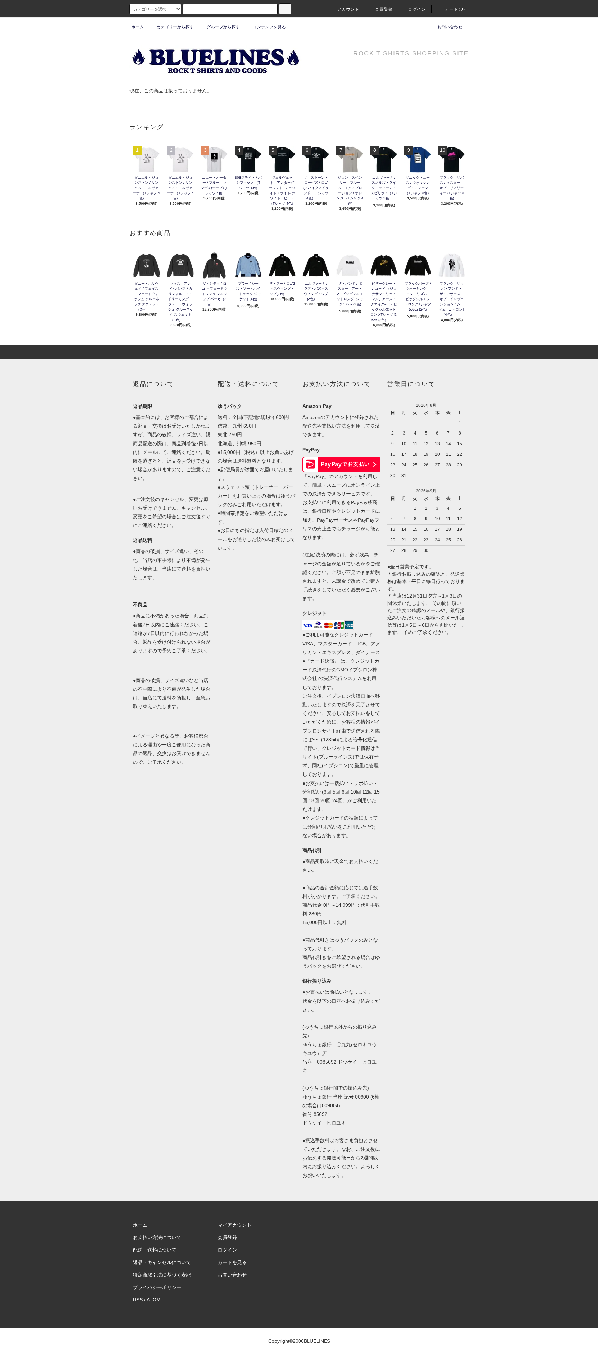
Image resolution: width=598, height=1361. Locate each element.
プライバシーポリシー (157, 1287)
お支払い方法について (157, 1237)
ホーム (137, 27)
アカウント (348, 9)
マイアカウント (235, 1225)
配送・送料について (154, 1250)
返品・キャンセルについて (162, 1262)
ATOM (154, 1299)
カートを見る (232, 1262)
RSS (138, 1299)
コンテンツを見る (269, 27)
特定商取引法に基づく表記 (162, 1275)
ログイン (417, 9)
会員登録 (384, 9)
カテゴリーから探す (175, 27)
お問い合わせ (449, 27)
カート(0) (455, 9)
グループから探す (223, 27)
